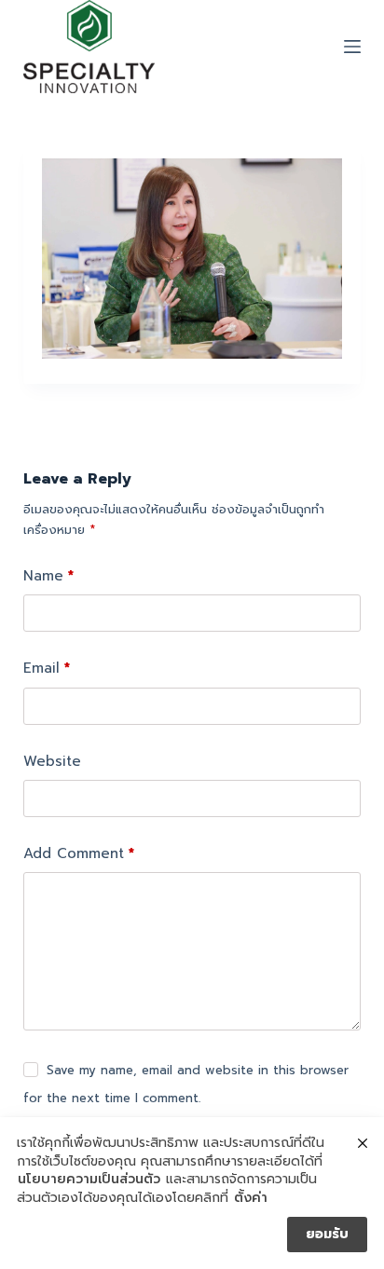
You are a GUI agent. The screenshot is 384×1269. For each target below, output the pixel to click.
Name (48, 576)
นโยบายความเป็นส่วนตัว (89, 1179)
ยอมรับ (327, 1234)
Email (46, 668)
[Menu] (352, 46)
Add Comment (78, 853)
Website (52, 761)
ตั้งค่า (250, 1198)
